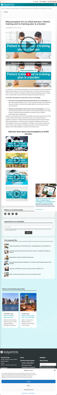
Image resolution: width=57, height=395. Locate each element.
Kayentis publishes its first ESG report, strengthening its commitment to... (30, 246)
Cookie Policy (25, 393)
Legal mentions (31, 393)
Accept (29, 381)
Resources (7, 8)
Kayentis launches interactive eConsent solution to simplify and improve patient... (30, 251)
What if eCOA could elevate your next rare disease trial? (25, 274)
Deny (28, 385)
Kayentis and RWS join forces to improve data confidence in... (26, 268)
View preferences (28, 389)
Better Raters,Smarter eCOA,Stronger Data (21, 257)
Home (2, 8)
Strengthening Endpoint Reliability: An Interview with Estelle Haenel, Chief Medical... (30, 262)
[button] (55, 370)
